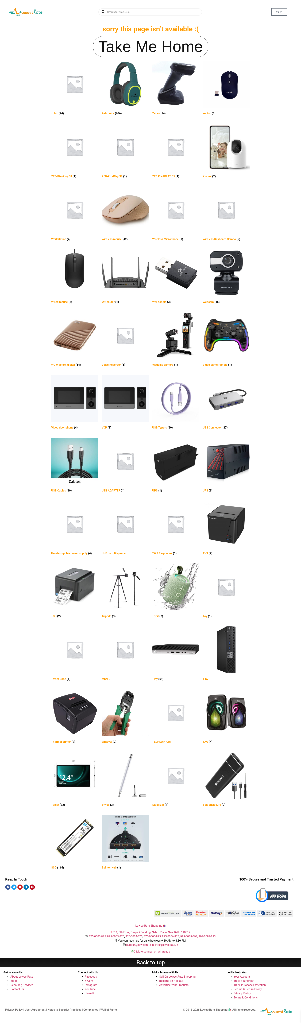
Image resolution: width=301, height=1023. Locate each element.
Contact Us (17, 989)
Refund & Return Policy (248, 989)
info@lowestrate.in (166, 944)
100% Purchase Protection (250, 985)
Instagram (91, 985)
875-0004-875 (133, 936)
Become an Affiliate (171, 980)
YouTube (90, 989)
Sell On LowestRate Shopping (177, 976)
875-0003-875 (115, 936)
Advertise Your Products (173, 985)
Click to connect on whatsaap (152, 951)
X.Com (89, 980)
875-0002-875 (97, 936)
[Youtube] (20, 887)
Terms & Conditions (246, 997)
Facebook (91, 976)
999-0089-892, (189, 936)
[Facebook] (7, 887)
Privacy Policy (242, 993)
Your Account (242, 976)
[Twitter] (14, 887)
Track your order (243, 980)
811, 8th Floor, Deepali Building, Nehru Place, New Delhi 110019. (152, 932)
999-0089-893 (207, 936)
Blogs (13, 980)
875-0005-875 (152, 936)
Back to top (150, 962)
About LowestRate (21, 976)
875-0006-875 (170, 936)
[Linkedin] (26, 887)
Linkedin (90, 993)
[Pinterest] (32, 887)
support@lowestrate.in (140, 944)
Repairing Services (21, 985)
